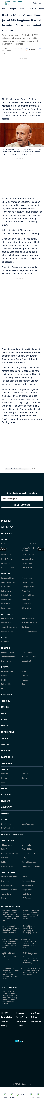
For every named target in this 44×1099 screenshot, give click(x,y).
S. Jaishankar (27, 845)
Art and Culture (7, 671)
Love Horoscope (7, 866)
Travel (24, 684)
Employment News (29, 657)
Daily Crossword (28, 824)
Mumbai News (6, 599)
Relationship (6, 684)
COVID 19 (5, 813)
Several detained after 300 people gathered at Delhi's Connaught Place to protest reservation (31, 914)
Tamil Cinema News (29, 623)
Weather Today (21, 1017)
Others (3, 782)
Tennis (24, 778)
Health (3, 680)
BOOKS (4, 789)
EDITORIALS (6, 751)
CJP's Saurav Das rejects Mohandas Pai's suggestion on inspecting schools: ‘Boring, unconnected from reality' (31, 958)
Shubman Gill (6, 555)
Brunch (25, 671)
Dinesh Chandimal (8, 568)
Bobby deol (5, 862)
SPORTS (4, 769)
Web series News (7, 631)
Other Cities (26, 608)
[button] (2, 3)
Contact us (20, 1013)
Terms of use (35, 1013)
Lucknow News (28, 595)
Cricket (21, 9)
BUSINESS (5, 707)
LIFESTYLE (5, 667)
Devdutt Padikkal (28, 555)
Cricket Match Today (30, 544)
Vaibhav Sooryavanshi (9, 853)
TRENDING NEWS (8, 841)
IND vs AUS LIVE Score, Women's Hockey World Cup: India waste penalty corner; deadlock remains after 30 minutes (9, 997)
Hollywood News (28, 618)
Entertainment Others (30, 631)
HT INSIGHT (6, 795)
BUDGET (4, 726)
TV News (25, 627)
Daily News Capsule (9, 499)
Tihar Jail (9, 469)
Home (4, 9)
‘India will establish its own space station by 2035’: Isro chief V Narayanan (31, 971)
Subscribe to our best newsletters (22, 493)
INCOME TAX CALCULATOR (12, 834)
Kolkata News (6, 595)
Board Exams (27, 652)
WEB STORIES (6, 695)
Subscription (6, 1021)
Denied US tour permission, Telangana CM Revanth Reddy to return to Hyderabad (31, 930)
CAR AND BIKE (7, 757)
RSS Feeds (19, 1026)
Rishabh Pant (6, 563)
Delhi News (5, 587)
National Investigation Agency (24, 469)
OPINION (5, 745)
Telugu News (6, 894)
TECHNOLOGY (7, 763)
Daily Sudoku (6, 824)
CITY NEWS (5, 574)
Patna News (5, 604)
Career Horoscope (29, 862)
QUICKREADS (6, 807)
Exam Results (6, 661)
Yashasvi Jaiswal (28, 559)
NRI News (5, 898)
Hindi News (26, 894)
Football (25, 774)
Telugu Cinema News (9, 627)
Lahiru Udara (27, 568)
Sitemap (4, 1026)
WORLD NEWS (7, 527)
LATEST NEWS (7, 521)
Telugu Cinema (27, 885)
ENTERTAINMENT (8, 614)
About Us (4, 1013)
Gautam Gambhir (28, 853)
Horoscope (5, 642)
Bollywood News (7, 618)
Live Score (5, 881)
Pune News (26, 604)
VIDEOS (4, 720)
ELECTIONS (5, 801)
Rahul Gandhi (6, 849)
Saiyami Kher (27, 849)
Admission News (7, 652)
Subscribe (37, 3)
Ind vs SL (4, 858)
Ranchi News (6, 608)
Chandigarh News (8, 582)
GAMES (4, 820)
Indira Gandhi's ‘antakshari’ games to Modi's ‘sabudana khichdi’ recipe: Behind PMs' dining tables (10, 973)
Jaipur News (26, 591)
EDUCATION (6, 648)
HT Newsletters (35, 1017)
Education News (28, 661)
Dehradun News (28, 582)
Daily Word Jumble (8, 828)
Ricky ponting (27, 858)
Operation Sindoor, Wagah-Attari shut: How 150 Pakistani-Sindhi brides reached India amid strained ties (10, 915)
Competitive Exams (8, 657)
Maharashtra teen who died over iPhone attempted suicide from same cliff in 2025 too (31, 943)
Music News (6, 623)
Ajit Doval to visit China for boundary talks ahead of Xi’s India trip (9, 956)
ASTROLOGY (6, 638)
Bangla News (27, 890)
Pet (2, 688)
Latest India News (10, 906)
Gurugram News (28, 587)
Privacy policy (6, 1017)
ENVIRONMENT (7, 732)
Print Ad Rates (21, 1021)
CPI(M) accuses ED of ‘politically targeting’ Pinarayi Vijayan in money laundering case (11, 943)
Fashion (4, 676)
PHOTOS (4, 713)
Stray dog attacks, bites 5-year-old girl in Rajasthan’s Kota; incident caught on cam (10, 930)
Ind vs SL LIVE (27, 563)
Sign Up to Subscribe (22, 505)
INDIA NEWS (6, 533)
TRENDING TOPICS (8, 873)
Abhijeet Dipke (6, 845)
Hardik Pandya (6, 559)
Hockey (4, 778)
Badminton (5, 774)
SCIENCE (4, 738)
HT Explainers (27, 898)
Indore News (6, 591)
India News (31, 9)
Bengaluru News (7, 578)
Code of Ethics (35, 1021)
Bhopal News (27, 578)
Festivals (25, 676)
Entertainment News (9, 890)
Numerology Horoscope (31, 866)
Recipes (25, 680)
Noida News (26, 599)
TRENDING (5, 701)
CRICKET (4, 540)
